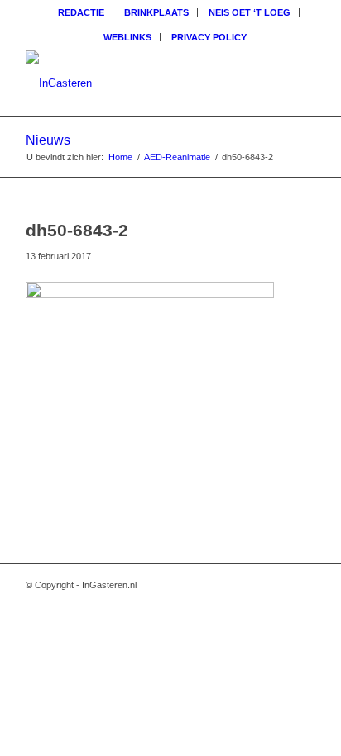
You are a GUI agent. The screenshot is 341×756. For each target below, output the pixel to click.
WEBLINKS (127, 37)
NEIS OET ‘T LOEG (250, 12)
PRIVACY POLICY (209, 37)
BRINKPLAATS (156, 12)
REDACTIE (81, 12)
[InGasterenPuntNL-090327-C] (141, 83)
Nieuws (48, 140)
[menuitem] (81, 12)
